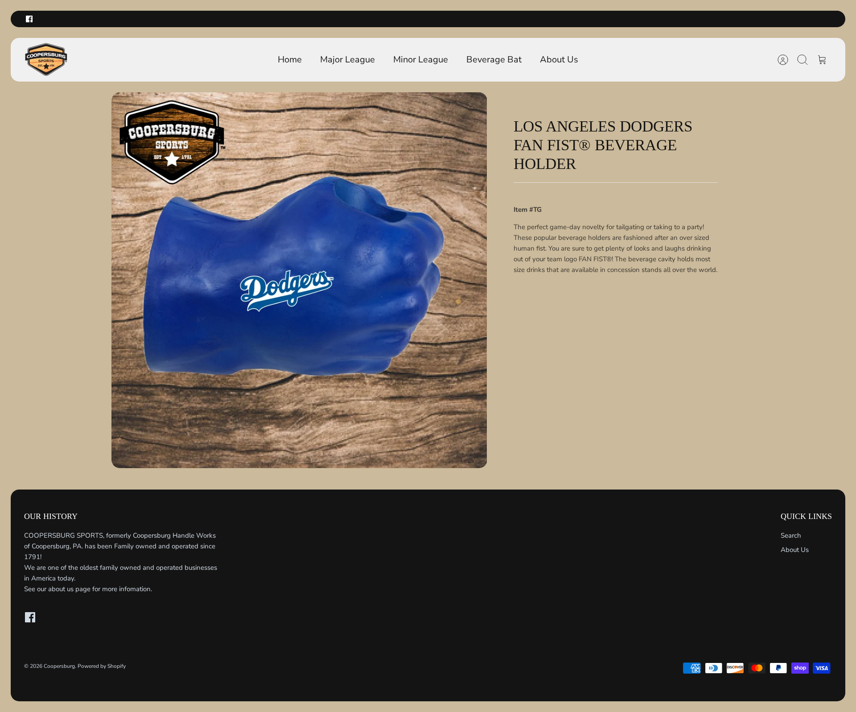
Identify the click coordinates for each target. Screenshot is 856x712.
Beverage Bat (494, 60)
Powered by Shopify (102, 666)
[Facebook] (29, 19)
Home (290, 60)
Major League (347, 60)
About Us (559, 60)
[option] (299, 280)
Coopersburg (59, 666)
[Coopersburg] (46, 59)
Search (791, 535)
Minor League (420, 60)
